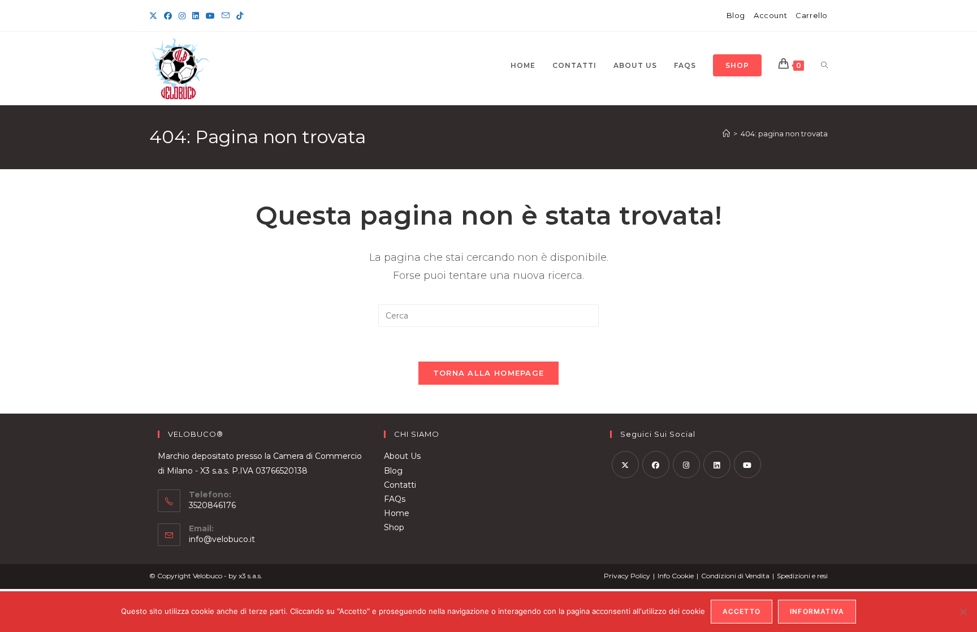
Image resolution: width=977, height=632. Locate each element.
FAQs (394, 499)
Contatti (400, 485)
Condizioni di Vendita (735, 575)
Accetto (741, 611)
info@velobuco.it (222, 539)
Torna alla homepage (488, 372)
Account (770, 15)
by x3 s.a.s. (245, 575)
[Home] (726, 133)
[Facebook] (168, 16)
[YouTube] (210, 16)
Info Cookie (676, 575)
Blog (736, 15)
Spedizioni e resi (802, 575)
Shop (394, 527)
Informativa (817, 611)
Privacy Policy (627, 575)
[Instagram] (182, 16)
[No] (963, 611)
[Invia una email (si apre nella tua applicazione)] (225, 16)
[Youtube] (747, 464)
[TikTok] (240, 16)
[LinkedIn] (195, 16)
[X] (155, 16)
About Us (402, 456)
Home (396, 513)
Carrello (812, 15)
